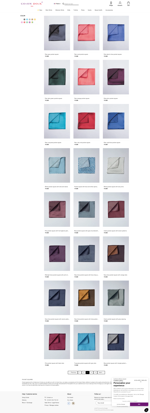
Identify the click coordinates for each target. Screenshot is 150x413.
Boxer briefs (98, 10)
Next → (101, 372)
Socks (89, 10)
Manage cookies (54, 405)
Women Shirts (59, 10)
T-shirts (76, 10)
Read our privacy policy (119, 398)
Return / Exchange (27, 402)
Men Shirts (49, 10)
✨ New (39, 10)
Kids (68, 10)
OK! (139, 404)
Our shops (70, 400)
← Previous (72, 372)
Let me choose (121, 404)
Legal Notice (55, 402)
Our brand (70, 397)
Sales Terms (48, 402)
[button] (146, 410)
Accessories (109, 10)
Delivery (24, 400)
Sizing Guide (25, 397)
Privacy (46, 405)
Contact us (49, 397)
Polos (82, 10)
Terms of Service (107, 410)
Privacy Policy (97, 410)
